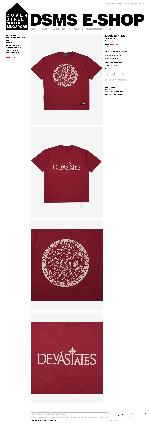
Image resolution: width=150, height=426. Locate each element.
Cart (46, 29)
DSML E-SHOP (110, 3)
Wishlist (60, 29)
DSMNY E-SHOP (124, 3)
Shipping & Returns (59, 417)
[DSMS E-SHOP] (87, 20)
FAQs (73, 417)
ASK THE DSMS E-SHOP (113, 94)
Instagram (43, 417)
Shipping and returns (114, 92)
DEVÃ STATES (115, 36)
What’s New (11, 35)
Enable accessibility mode (43, 421)
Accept (113, 421)
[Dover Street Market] (17, 16)
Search (111, 29)
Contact (76, 29)
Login (35, 29)
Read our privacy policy (125, 416)
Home (33, 417)
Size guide (109, 90)
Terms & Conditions (87, 417)
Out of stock (116, 80)
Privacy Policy (106, 417)
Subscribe (94, 29)
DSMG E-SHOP (138, 3)
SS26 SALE (10, 57)
